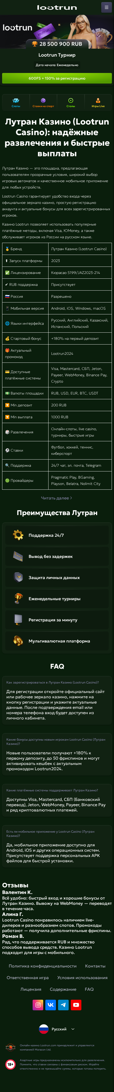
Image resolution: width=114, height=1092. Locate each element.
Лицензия (30, 989)
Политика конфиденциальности (43, 966)
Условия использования (82, 977)
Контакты (95, 966)
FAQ (89, 989)
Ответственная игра (28, 977)
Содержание (63, 989)
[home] (57, 7)
